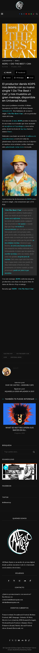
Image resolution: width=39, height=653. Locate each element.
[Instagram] (23, 14)
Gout (6, 67)
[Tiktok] (33, 14)
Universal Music (16, 357)
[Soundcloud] (29, 14)
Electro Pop (8, 353)
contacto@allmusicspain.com (12, 600)
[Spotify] (31, 14)
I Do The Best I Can (22, 353)
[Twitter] (21, 14)
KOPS (5, 357)
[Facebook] (19, 14)
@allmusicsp (6, 502)
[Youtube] (26, 14)
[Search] (37, 14)
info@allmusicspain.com (10, 602)
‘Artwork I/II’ (7, 111)
